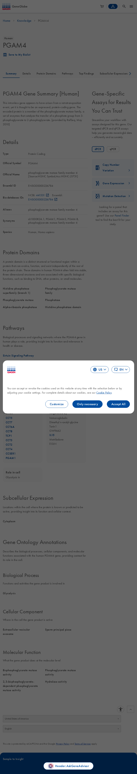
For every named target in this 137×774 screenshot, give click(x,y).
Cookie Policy (103, 392)
